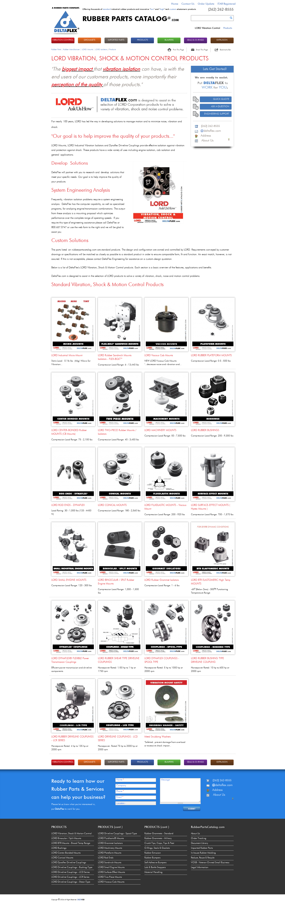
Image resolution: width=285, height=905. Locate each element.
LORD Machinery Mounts (110, 848)
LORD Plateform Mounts (109, 853)
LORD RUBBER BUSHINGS (205, 430)
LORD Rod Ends (105, 858)
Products (227, 28)
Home (174, 3)
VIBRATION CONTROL (62, 40)
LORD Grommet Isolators (110, 843)
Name (120, 780)
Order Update (206, 3)
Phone (120, 791)
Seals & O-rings (195, 40)
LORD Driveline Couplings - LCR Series (70, 877)
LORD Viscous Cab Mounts (158, 355)
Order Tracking (198, 838)
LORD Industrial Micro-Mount (66, 355)
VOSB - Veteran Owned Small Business (210, 862)
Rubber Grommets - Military (158, 838)
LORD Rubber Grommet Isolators (161, 580)
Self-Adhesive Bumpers (155, 862)
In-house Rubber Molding (203, 853)
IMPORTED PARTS (116, 40)
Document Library (199, 843)
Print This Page (178, 50)
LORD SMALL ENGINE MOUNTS (68, 580)
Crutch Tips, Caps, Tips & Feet (159, 843)
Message (165, 780)
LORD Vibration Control (207, 28)
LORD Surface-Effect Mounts (111, 872)
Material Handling (153, 872)
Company (121, 785)
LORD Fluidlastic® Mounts (111, 838)
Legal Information (199, 867)
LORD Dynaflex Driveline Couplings (68, 862)
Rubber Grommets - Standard (158, 833)
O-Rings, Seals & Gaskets (157, 848)
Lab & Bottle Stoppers (155, 867)
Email (119, 797)
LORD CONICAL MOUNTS (112, 505)
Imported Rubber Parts (202, 848)
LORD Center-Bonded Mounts (66, 853)
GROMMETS (89, 40)
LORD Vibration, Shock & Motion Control (71, 833)
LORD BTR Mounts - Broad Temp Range (70, 843)
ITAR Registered (227, 3)
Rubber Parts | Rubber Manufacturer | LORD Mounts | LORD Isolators (79, 49)
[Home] (65, 34)
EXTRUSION (222, 40)
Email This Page (202, 50)
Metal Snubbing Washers (157, 737)
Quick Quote (221, 99)
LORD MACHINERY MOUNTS (160, 430)
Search (231, 17)
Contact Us (187, 3)
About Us (195, 833)
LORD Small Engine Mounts (111, 867)
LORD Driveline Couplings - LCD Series (70, 872)
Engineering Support (216, 114)
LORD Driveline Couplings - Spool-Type (117, 833)
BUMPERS (169, 40)
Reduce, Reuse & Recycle (202, 858)
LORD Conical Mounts (62, 858)
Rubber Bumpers (152, 858)
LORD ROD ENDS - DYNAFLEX (68, 505)
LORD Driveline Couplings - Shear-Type (70, 882)
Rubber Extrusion (152, 853)
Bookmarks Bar (225, 50)
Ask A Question (220, 106)
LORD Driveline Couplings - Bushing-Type (71, 867)
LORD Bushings (58, 848)
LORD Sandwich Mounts (109, 862)
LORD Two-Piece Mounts (110, 877)
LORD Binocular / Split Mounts (66, 838)
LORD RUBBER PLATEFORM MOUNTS (211, 355)
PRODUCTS (142, 40)
